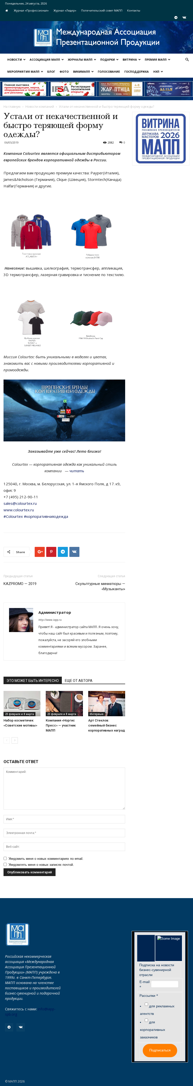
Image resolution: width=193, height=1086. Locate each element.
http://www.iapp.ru (50, 620)
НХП (156, 71)
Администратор (54, 612)
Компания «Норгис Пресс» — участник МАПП (61, 725)
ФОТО (64, 71)
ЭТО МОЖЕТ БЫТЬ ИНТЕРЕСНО (33, 681)
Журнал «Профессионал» (31, 10)
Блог (51, 71)
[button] (187, 59)
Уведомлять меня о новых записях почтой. (41, 865)
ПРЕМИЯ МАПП (156, 59)
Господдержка (136, 71)
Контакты (133, 10)
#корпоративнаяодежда (46, 516)
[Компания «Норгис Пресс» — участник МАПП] (64, 703)
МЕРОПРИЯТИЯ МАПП (23, 71)
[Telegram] (176, 17)
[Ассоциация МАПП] (96, 38)
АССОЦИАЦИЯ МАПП (45, 59)
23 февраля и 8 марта (19, 714)
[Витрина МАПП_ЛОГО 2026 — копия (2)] (160, 138)
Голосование (109, 71)
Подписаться (160, 1050)
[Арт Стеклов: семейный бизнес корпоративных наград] (106, 703)
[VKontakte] (184, 17)
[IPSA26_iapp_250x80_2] (72, 89)
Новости (14, 59)
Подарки (107, 59)
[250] (121, 89)
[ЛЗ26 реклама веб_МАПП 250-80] (169, 89)
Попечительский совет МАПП (101, 10)
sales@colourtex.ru (20, 503)
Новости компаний (39, 106)
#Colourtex (13, 516)
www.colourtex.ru (19, 509)
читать (76, 470)
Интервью (97, 714)
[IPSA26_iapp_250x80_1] (24, 89)
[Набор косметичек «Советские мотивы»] (22, 703)
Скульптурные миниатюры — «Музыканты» (100, 586)
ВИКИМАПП (81, 71)
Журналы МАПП (80, 59)
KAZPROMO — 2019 (20, 583)
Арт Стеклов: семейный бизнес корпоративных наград (106, 725)
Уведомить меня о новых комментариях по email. (46, 859)
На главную (12, 106)
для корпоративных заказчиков (152, 1029)
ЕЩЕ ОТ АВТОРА (78, 681)
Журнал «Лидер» (65, 10)
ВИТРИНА (130, 59)
